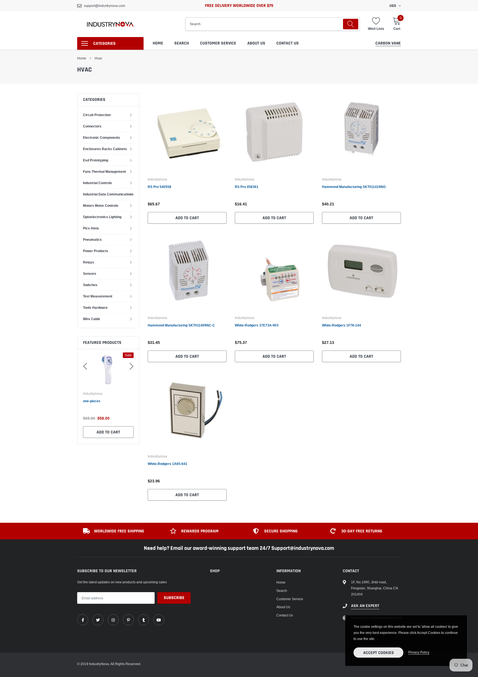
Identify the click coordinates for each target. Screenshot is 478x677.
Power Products (95, 251)
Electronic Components (101, 137)
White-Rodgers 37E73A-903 (257, 325)
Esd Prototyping (95, 160)
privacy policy (418, 652)
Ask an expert (365, 606)
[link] (187, 132)
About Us (256, 43)
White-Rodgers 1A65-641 (167, 464)
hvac (98, 58)
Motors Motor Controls (100, 205)
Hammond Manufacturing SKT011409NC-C (181, 325)
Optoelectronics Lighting (102, 217)
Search (181, 43)
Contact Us (287, 43)
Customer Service (218, 43)
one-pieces (91, 401)
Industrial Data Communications (108, 194)
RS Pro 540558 (159, 187)
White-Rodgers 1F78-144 (341, 325)
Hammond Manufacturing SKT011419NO (354, 187)
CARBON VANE (388, 43)
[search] (350, 24)
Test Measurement (97, 296)
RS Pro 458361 (246, 187)
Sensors (89, 273)
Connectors (92, 126)
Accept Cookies (378, 653)
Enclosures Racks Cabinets (105, 149)
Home (158, 43)
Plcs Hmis (91, 228)
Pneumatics (92, 239)
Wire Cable (91, 319)
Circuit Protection (97, 115)
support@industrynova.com (104, 6)
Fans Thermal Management (104, 171)
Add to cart (108, 432)
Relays (88, 262)
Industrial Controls (97, 183)
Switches (90, 285)
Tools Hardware (95, 307)
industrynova (92, 393)
